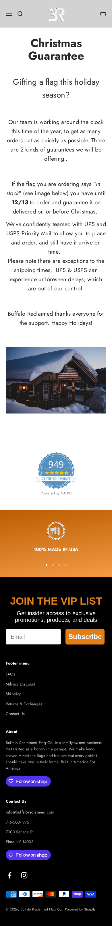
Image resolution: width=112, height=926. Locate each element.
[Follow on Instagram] (24, 875)
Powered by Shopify (80, 909)
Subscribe (85, 636)
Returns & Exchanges (24, 704)
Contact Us (15, 714)
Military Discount (20, 684)
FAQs (10, 674)
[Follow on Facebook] (9, 875)
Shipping (14, 694)
